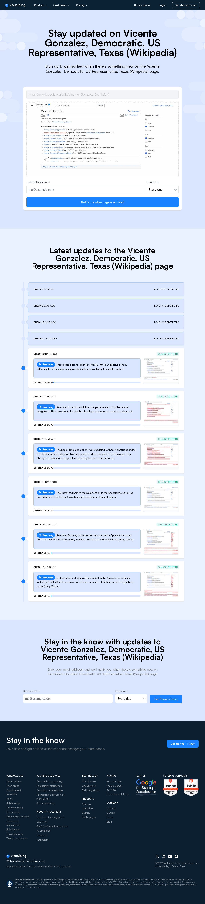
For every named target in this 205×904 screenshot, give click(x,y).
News (9, 798)
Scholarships (13, 829)
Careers (111, 812)
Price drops (12, 785)
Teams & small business (114, 787)
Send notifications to (38, 182)
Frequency (153, 182)
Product (39, 5)
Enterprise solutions (118, 794)
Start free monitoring (166, 698)
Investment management (50, 817)
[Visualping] (15, 5)
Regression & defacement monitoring (50, 796)
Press (110, 817)
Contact (111, 808)
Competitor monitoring (49, 781)
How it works (89, 781)
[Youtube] (170, 856)
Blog (109, 821)
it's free (186, 5)
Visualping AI (89, 785)
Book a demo (142, 5)
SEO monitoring (45, 803)
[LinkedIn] (163, 856)
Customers (59, 5)
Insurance (41, 835)
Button (86, 812)
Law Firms (42, 821)
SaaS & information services (52, 826)
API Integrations (91, 790)
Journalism (42, 839)
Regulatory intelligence (49, 785)
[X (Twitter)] (157, 856)
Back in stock (13, 781)
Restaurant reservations (13, 822)
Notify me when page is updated (102, 202)
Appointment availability (13, 792)
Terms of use (178, 866)
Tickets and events (16, 838)
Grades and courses (17, 816)
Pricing (80, 5)
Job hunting (13, 803)
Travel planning (14, 833)
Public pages (89, 817)
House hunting (14, 807)
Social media (13, 812)
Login (162, 5)
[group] (102, 159)
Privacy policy (162, 866)
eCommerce (43, 830)
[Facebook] (176, 856)
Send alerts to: (31, 691)
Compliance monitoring (49, 790)
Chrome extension (87, 806)
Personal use (114, 781)
